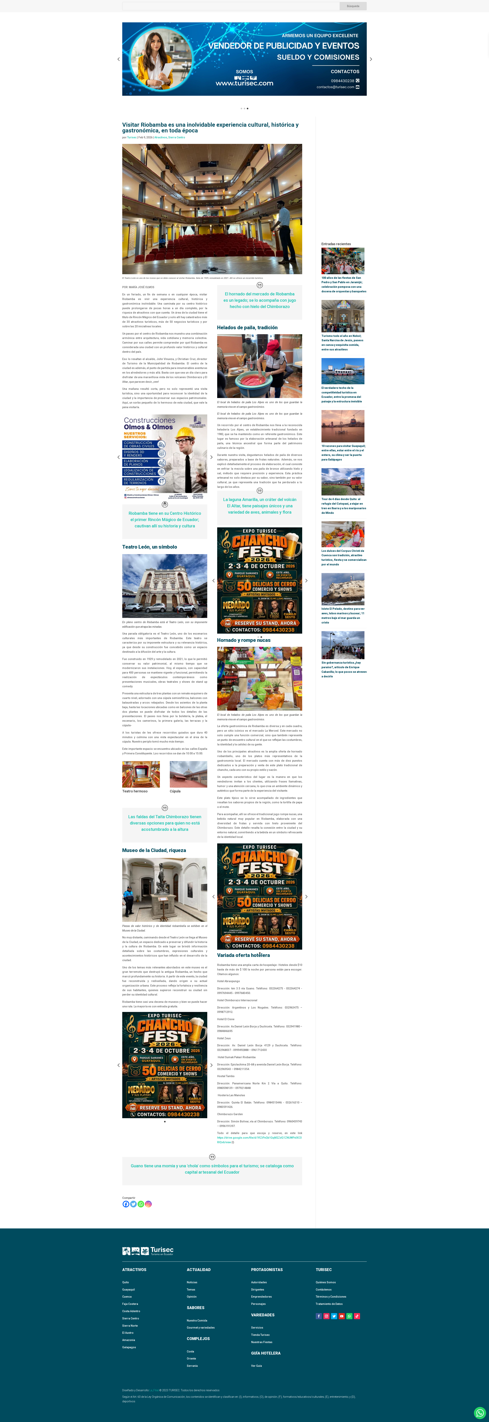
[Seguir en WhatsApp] (349, 1316)
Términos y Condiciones (331, 1296)
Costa (190, 1351)
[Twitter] (133, 1204)
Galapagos (129, 1347)
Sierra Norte (130, 1325)
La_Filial (154, 1390)
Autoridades (259, 1282)
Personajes (258, 1303)
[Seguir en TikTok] (357, 1316)
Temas (191, 1289)
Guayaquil (128, 1289)
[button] (118, 59)
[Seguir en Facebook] (319, 1316)
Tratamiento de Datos (329, 1303)
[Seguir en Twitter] (334, 1316)
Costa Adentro (131, 1311)
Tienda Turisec (260, 1334)
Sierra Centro (176, 137)
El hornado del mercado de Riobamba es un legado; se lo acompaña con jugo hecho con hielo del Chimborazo (259, 300)
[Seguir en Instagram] (326, 1316)
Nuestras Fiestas (261, 1342)
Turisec (132, 137)
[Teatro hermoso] (141, 787)
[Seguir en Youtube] (342, 1316)
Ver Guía (256, 1365)
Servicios (257, 1327)
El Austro (128, 1332)
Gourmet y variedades (201, 1327)
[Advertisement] (344, 179)
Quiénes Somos (326, 1282)
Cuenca (127, 1296)
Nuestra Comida (197, 1320)
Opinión (192, 1296)
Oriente (191, 1358)
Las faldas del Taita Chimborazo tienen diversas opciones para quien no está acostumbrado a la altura (164, 823)
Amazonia (128, 1340)
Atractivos (160, 137)
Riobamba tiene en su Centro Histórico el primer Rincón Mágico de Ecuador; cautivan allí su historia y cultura (165, 519)
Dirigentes (257, 1289)
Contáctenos (324, 1289)
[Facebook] (126, 1204)
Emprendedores (261, 1296)
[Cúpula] (188, 787)
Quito (125, 1282)
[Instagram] (148, 1204)
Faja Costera (130, 1303)
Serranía (192, 1365)
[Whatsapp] (141, 1204)
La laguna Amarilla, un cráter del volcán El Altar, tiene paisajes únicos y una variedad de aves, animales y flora (259, 506)
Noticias (192, 1282)
